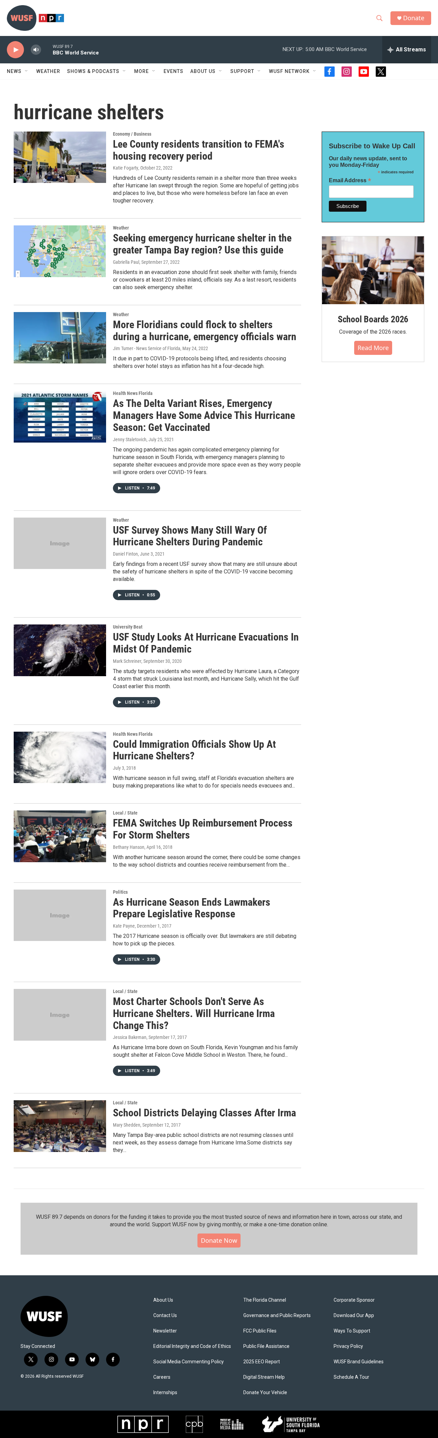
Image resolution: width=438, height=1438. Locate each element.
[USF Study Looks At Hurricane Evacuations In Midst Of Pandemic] (60, 650)
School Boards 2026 (373, 319)
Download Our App (354, 1315)
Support (242, 71)
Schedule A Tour (351, 1377)
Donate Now (219, 1240)
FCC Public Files (259, 1331)
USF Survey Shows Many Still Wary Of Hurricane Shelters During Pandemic (190, 536)
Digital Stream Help (264, 1377)
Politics (120, 892)
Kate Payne (124, 926)
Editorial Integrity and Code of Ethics (192, 1346)
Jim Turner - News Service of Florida (146, 348)
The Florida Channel (264, 1300)
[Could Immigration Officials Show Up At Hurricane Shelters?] (60, 757)
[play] (15, 50)
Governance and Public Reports (277, 1315)
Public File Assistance (266, 1346)
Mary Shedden (126, 1125)
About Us (163, 1300)
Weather (48, 71)
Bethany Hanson (128, 847)
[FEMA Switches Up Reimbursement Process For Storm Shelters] (60, 836)
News (14, 71)
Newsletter (165, 1331)
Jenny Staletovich (129, 439)
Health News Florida (133, 393)
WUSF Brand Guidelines (359, 1361)
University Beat (127, 627)
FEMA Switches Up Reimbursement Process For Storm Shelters (203, 829)
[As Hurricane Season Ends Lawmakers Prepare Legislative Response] (60, 915)
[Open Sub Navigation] (26, 71)
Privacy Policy (348, 1346)
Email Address (350, 180)
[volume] (36, 50)
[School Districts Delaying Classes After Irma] (60, 1126)
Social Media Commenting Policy (188, 1361)
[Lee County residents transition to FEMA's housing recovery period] (60, 157)
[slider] (47, 49)
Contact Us (165, 1315)
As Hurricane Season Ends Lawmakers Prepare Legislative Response (191, 908)
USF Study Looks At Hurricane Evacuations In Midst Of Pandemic (206, 643)
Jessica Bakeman (129, 1037)
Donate (413, 18)
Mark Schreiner (127, 661)
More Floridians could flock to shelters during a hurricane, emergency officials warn (204, 331)
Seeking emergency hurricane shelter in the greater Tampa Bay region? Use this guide (202, 244)
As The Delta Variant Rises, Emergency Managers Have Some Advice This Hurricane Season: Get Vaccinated (204, 415)
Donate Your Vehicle (265, 1392)
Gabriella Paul (126, 262)
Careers (161, 1377)
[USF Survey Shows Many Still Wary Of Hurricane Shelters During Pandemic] (60, 543)
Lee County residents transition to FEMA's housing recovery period (198, 150)
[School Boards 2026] (373, 270)
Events (173, 71)
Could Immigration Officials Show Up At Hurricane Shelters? (194, 750)
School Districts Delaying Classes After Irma (204, 1113)
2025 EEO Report (261, 1361)
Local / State (125, 813)
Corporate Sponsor (354, 1300)
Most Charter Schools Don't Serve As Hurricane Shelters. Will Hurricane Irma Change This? (194, 1013)
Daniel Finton (125, 554)
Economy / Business (132, 134)
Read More (373, 348)
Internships (165, 1392)
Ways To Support (352, 1331)
